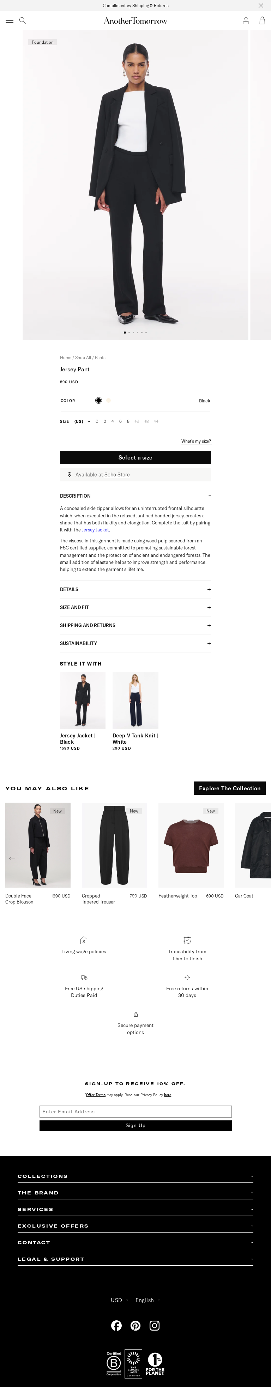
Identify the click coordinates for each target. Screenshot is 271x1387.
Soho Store (117, 475)
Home (65, 357)
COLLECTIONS (43, 1176)
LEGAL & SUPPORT (51, 1259)
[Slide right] (259, 858)
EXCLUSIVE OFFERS (53, 1226)
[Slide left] (12, 858)
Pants (100, 357)
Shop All (83, 357)
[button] (262, 20)
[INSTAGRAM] (154, 1325)
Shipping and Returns (87, 625)
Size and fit (74, 607)
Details (69, 589)
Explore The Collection (229, 788)
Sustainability (78, 643)
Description (75, 496)
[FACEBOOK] (116, 1325)
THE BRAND (38, 1193)
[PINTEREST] (135, 1325)
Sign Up (136, 1125)
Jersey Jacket (95, 530)
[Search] (22, 20)
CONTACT (34, 1242)
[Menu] (10, 20)
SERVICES (36, 1209)
